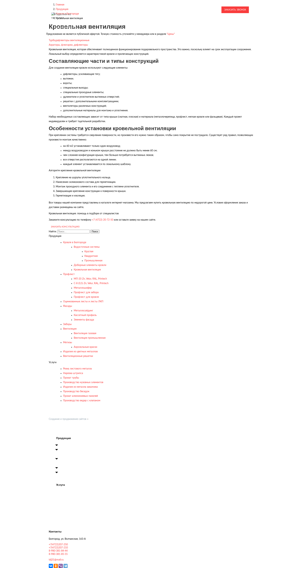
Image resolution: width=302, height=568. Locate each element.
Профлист (69, 274)
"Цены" (171, 34)
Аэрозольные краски (85, 347)
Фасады (67, 306)
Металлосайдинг (83, 310)
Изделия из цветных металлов (80, 351)
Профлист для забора (86, 292)
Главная (92, 20)
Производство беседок (76, 391)
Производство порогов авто (76, 506)
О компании (108, 20)
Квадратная (91, 256)
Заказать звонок (235, 9)
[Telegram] (65, 566)
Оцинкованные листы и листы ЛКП (83, 301)
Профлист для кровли (86, 297)
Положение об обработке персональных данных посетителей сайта (87, 431)
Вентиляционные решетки (78, 356)
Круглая (88, 251)
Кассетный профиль (85, 315)
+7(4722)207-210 (204, 6)
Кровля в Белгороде (74, 242)
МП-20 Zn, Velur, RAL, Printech (90, 279)
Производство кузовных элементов (83, 382)
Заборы (67, 324)
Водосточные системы (87, 247)
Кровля (64, 445)
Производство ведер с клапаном (81, 400)
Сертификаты (188, 20)
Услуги (169, 20)
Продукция (151, 20)
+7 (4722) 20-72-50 (102, 220)
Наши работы (132, 20)
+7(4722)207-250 (204, 3)
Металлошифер (83, 288)
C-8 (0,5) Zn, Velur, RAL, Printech (91, 283)
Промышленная (93, 260)
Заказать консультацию (65, 226)
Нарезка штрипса (73, 373)
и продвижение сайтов (73, 419)
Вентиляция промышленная (90, 338)
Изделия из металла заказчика (80, 387)
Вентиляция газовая (85, 333)
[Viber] (61, 566)
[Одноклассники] (56, 566)
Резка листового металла (77, 369)
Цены (232, 20)
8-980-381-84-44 (204, 10)
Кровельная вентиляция (87, 270)
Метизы (67, 342)
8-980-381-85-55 (204, 14)
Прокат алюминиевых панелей (80, 396)
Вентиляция (70, 329)
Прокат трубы (71, 378)
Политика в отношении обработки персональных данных (81, 426)
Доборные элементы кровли (90, 265)
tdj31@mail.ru (171, 9)
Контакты (245, 20)
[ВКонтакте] (51, 566)
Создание (54, 419)
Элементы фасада (84, 320)
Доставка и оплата (213, 20)
